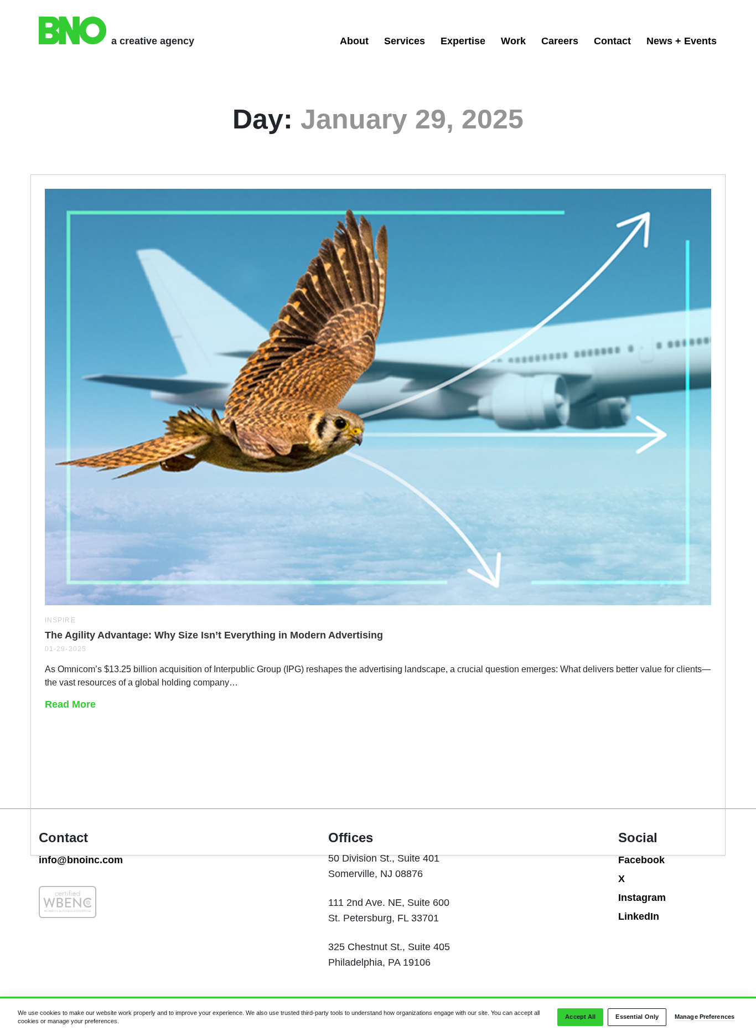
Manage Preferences (704, 1017)
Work (513, 41)
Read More (70, 704)
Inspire (60, 620)
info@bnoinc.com (81, 859)
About (354, 41)
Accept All (580, 1017)
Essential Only (637, 1017)
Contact (612, 41)
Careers (559, 41)
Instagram (642, 897)
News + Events (681, 41)
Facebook (641, 859)
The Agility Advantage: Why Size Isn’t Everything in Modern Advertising (214, 635)
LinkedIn (638, 916)
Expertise (463, 41)
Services (404, 41)
